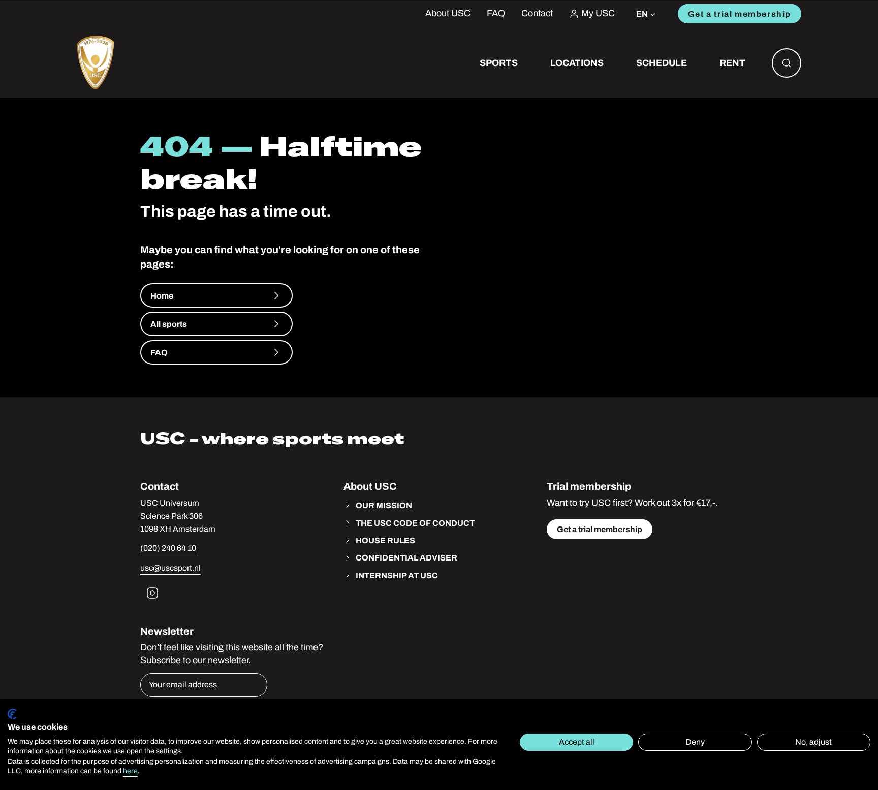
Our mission (384, 505)
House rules (385, 540)
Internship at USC (397, 575)
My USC (598, 13)
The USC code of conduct (415, 523)
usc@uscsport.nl (170, 568)
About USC (448, 13)
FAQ (496, 13)
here (130, 771)
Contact (537, 13)
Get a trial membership (739, 14)
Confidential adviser (406, 557)
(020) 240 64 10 (168, 548)
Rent (732, 63)
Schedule (661, 63)
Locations (577, 63)
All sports (168, 324)
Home (161, 295)
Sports (499, 63)
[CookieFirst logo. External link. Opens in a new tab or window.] (12, 714)
